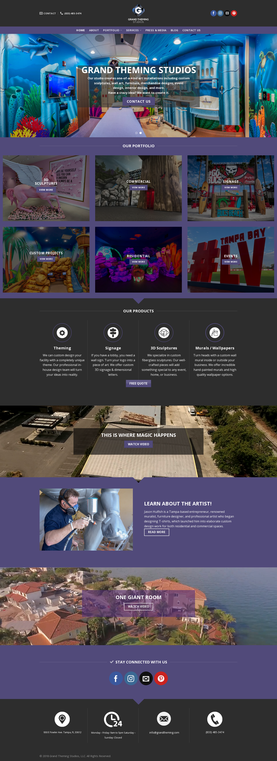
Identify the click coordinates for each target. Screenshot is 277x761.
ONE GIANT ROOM (138, 597)
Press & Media (156, 30)
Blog (174, 30)
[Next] (266, 85)
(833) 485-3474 (215, 732)
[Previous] (10, 85)
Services (132, 30)
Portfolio (111, 30)
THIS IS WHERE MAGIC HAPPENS (138, 435)
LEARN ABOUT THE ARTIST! (178, 503)
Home (80, 30)
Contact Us (191, 30)
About (94, 30)
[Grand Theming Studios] (138, 13)
